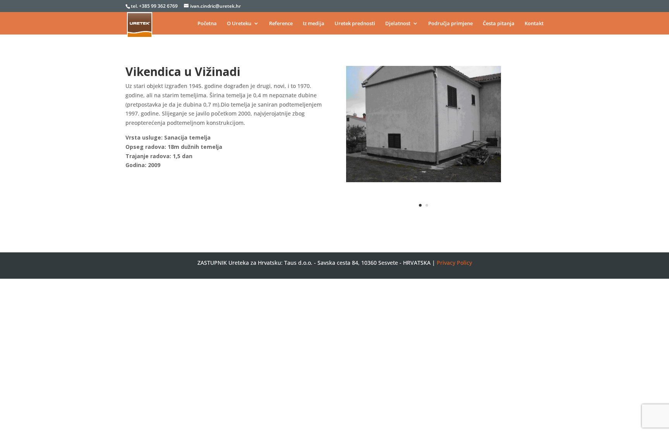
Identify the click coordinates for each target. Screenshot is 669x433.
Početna (207, 24)
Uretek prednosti (354, 24)
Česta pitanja (499, 24)
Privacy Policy (454, 262)
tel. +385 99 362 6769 (155, 6)
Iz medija (313, 24)
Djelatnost (397, 24)
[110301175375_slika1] (423, 182)
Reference (281, 24)
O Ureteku (239, 24)
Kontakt (534, 24)
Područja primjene (450, 24)
